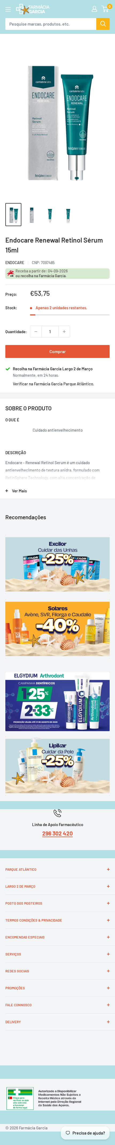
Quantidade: (16, 331)
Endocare (14, 262)
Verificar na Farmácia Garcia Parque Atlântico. (53, 383)
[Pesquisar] (103, 24)
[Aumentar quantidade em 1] (64, 331)
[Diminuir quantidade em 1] (35, 331)
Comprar (57, 351)
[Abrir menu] (8, 9)
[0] (105, 9)
